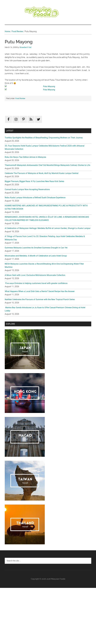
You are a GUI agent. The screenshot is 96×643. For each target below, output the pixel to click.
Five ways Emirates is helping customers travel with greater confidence (36, 283)
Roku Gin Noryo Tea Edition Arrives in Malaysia (25, 157)
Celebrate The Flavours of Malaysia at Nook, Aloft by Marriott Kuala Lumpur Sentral (41, 173)
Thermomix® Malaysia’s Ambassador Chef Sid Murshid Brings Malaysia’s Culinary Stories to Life (47, 165)
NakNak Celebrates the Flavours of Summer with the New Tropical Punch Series (40, 299)
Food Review (17, 31)
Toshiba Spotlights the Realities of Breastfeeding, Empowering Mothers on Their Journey (44, 137)
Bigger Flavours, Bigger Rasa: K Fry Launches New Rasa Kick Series (34, 181)
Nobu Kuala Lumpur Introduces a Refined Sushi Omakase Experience (35, 197)
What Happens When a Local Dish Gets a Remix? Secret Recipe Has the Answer (39, 291)
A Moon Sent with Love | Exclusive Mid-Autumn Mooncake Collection (35, 275)
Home (7, 31)
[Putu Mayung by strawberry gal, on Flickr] (48, 86)
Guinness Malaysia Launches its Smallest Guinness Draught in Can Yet (36, 247)
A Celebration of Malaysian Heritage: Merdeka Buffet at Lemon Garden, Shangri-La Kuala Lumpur (47, 228)
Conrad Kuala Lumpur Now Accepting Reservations (27, 189)
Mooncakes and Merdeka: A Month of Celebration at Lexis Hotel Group (36, 256)
